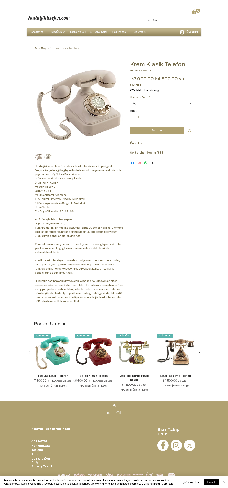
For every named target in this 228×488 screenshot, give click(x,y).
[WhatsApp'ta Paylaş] (146, 163)
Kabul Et (211, 482)
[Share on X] (153, 163)
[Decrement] (133, 117)
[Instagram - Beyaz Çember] (176, 445)
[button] (196, 11)
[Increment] (143, 117)
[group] (114, 363)
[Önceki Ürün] (29, 352)
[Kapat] (224, 482)
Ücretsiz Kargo (151, 90)
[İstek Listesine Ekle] (189, 130)
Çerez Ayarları (191, 482)
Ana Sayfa (42, 48)
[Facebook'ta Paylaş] (132, 163)
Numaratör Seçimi (140, 97)
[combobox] (161, 103)
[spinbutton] (138, 117)
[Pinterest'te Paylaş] (139, 163)
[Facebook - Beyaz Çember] (163, 445)
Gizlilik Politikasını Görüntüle (157, 483)
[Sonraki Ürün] (199, 352)
